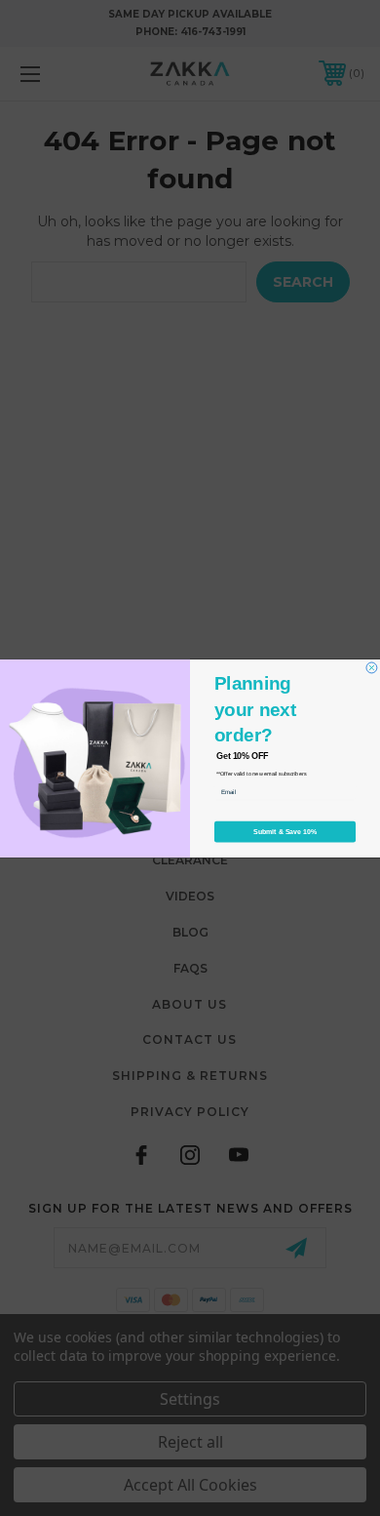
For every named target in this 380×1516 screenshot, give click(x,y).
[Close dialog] (371, 667)
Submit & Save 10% (285, 831)
